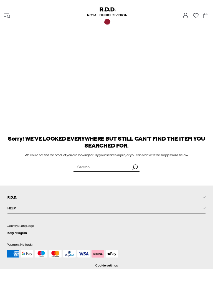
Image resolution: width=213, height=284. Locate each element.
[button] (106, 233)
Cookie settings (106, 265)
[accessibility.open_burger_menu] (7, 15)
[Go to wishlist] (196, 17)
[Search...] (135, 167)
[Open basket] (206, 16)
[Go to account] (185, 16)
